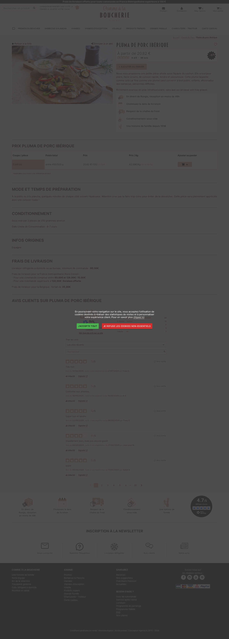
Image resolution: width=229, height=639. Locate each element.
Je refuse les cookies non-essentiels (127, 326)
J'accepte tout (87, 326)
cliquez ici (138, 317)
